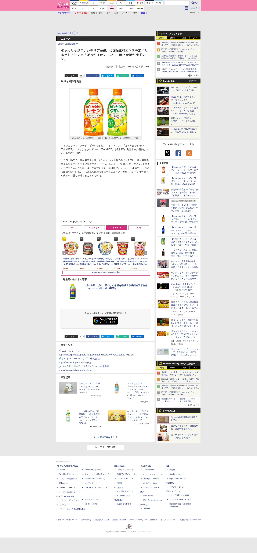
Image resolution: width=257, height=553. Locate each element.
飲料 (108, 13)
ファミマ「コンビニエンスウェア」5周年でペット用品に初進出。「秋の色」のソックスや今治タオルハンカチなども (184, 355)
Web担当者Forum (66, 474)
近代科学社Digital (124, 504)
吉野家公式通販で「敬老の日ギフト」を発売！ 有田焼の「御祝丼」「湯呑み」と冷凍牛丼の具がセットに (181, 58)
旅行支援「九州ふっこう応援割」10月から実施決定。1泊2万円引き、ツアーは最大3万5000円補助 (180, 381)
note (124, 76)
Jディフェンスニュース (152, 474)
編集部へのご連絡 (119, 520)
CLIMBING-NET (123, 496)
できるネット (64, 505)
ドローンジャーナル (67, 488)
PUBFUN (170, 483)
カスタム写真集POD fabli (180, 499)
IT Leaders (63, 483)
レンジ (139, 227)
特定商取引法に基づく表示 (190, 520)
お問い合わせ (86, 520)
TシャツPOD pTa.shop (179, 495)
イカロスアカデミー (151, 488)
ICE (167, 466)
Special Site (169, 81)
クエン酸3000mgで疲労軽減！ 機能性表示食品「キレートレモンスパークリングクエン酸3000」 (89, 417)
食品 (100, 13)
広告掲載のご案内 (101, 520)
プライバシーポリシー (138, 520)
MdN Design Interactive (152, 500)
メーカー (125, 13)
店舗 (93, 13)
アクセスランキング (172, 34)
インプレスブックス (93, 499)
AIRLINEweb (148, 470)
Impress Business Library (95, 479)
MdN (142, 492)
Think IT (62, 470)
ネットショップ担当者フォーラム (98, 474)
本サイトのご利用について (66, 520)
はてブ (109, 76)
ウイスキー (94, 227)
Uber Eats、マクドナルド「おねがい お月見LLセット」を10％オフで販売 (183, 287)
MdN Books (148, 496)
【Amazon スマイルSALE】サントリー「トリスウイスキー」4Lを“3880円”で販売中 (184, 170)
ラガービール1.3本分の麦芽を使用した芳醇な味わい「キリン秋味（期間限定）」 (184, 208)
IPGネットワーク (173, 491)
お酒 (116, 13)
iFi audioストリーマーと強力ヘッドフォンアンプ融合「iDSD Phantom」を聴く (184, 110)
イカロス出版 (145, 466)
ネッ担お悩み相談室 (67, 492)
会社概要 (153, 520)
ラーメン (116, 227)
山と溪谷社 (118, 488)
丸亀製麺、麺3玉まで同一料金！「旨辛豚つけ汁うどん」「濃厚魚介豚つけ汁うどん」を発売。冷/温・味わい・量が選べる (179, 45)
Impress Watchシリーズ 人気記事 (179, 363)
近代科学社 (118, 500)
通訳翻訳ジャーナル (151, 479)
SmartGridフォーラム (93, 470)
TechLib (146, 508)
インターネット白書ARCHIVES (72, 509)
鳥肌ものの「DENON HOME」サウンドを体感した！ (183, 121)
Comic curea (174, 474)
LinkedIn (139, 76)
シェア (94, 76)
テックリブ (144, 505)
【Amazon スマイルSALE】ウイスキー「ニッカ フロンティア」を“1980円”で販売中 (184, 219)
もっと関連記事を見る (104, 437)
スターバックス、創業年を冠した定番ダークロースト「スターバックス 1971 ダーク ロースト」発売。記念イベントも (184, 326)
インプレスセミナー (93, 483)
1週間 (184, 38)
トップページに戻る (105, 447)
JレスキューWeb (150, 483)
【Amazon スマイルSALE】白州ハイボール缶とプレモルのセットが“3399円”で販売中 (184, 242)
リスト (81, 76)
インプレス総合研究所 (68, 479)
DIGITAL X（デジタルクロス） (97, 488)
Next (146, 252)
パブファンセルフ (176, 487)
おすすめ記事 (169, 411)
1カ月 (195, 38)
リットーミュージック (126, 470)
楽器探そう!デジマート (126, 474)
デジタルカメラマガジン (69, 500)
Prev (64, 252)
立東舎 (120, 483)
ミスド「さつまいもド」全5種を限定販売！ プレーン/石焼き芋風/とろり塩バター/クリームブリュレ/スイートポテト (179, 71)
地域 (135, 13)
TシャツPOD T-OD (125, 479)
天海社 (172, 470)
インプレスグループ (168, 520)
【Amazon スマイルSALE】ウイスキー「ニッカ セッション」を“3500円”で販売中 (184, 230)
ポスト (73, 76)
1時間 (161, 38)
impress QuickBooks (177, 479)
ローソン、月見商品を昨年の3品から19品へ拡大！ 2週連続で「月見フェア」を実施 (184, 264)
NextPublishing (91, 504)
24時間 (172, 38)
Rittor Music (119, 466)
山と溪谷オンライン (125, 491)
